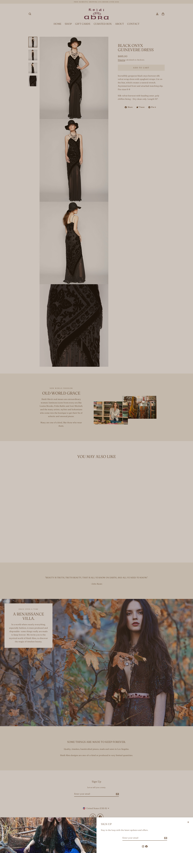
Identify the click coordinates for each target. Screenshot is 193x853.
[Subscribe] (165, 838)
